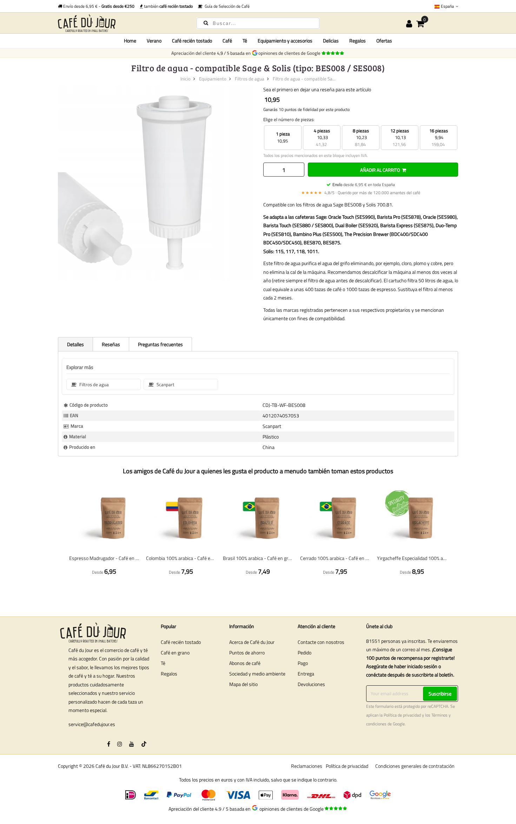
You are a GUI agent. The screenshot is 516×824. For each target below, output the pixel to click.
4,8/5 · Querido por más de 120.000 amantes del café (360, 192)
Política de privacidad (402, 715)
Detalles (75, 344)
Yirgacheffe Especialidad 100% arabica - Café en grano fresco (412, 558)
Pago (303, 663)
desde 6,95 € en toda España (363, 184)
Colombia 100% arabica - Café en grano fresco (181, 558)
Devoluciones (311, 684)
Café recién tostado (181, 642)
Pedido (304, 652)
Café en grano (175, 652)
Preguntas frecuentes (160, 344)
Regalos (169, 673)
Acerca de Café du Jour (251, 642)
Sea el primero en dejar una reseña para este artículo (317, 89)
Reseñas (111, 344)
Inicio (185, 78)
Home (130, 40)
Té (163, 663)
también (168, 6)
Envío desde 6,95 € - (98, 6)
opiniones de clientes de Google (290, 53)
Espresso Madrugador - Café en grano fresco (104, 558)
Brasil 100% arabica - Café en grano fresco (258, 558)
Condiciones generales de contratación (415, 766)
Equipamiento (212, 78)
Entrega (306, 673)
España (447, 6)
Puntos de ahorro (247, 652)
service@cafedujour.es (91, 724)
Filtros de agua (249, 78)
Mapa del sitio (243, 684)
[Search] (206, 22)
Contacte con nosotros (321, 642)
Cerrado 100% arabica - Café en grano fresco (335, 558)
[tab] (75, 344)
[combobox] (258, 23)
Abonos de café (244, 663)
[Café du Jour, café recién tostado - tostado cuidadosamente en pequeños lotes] (121, 23)
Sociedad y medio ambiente (257, 673)
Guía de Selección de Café (226, 6)
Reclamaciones (306, 766)
